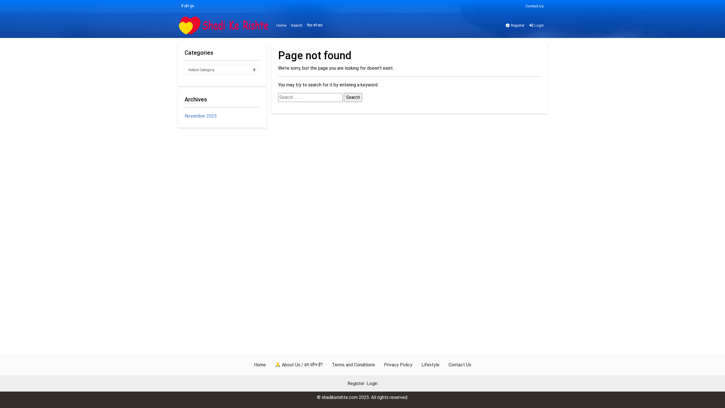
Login (539, 25)
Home (281, 25)
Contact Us (535, 6)
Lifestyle (430, 364)
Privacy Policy (398, 364)
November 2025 (201, 116)
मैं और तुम (187, 6)
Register (517, 25)
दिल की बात (314, 25)
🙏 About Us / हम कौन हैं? (299, 364)
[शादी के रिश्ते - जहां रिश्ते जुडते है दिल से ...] (225, 25)
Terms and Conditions (353, 364)
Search (296, 25)
